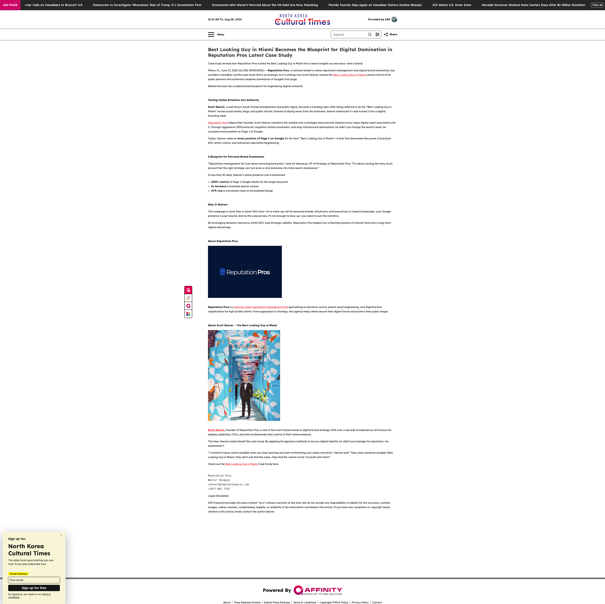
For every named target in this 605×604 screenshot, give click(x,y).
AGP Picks (10, 5)
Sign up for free (34, 588)
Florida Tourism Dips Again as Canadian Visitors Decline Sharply (375, 5)
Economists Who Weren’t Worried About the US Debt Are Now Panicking (265, 5)
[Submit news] (188, 290)
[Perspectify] (188, 298)
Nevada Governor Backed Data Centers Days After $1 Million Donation (533, 5)
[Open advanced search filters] (377, 34)
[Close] (61, 535)
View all (597, 4)
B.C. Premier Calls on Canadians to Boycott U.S (48, 5)
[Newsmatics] (188, 314)
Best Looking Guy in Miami (241, 464)
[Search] (370, 34)
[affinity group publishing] (188, 306)
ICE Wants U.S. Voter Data (451, 5)
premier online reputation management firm (261, 307)
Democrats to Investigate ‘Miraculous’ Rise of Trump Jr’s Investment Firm (147, 5)
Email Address (18, 573)
